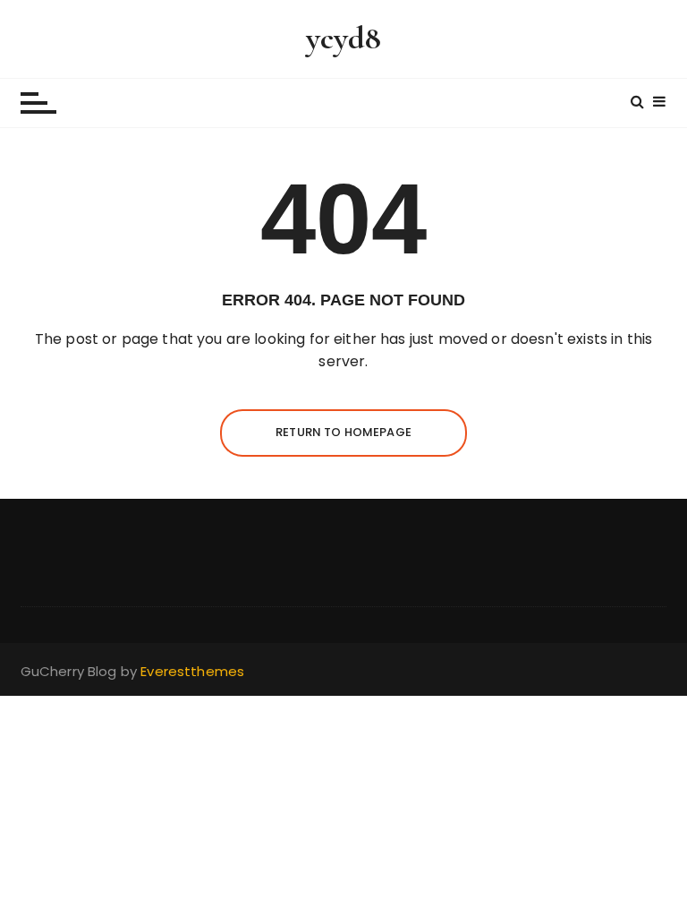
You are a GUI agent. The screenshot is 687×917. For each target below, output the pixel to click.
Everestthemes (192, 671)
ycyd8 (344, 38)
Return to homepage (343, 432)
